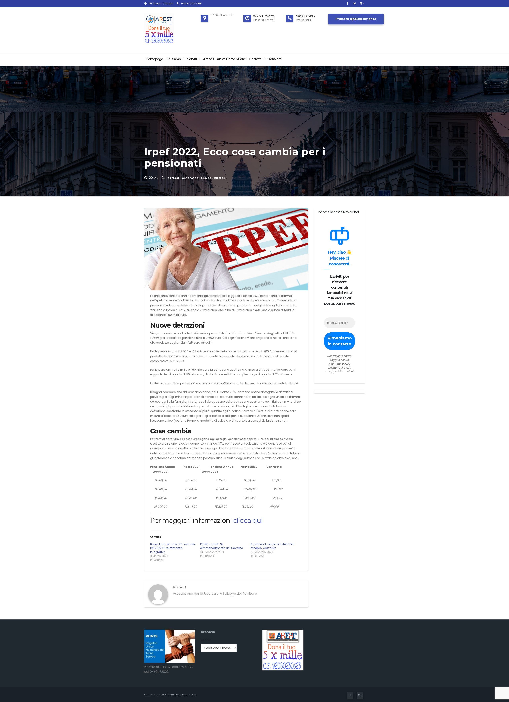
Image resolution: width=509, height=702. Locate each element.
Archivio (208, 632)
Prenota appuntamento (356, 19)
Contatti (255, 59)
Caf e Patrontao (194, 178)
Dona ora (274, 59)
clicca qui (248, 520)
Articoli (208, 59)
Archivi (206, 640)
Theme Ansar (187, 694)
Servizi (192, 59)
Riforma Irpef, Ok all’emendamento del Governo (221, 546)
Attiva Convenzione (231, 59)
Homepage (154, 59)
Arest (183, 587)
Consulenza (216, 178)
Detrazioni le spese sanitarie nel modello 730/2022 (272, 546)
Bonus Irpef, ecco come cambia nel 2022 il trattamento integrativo (172, 548)
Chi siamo (174, 59)
